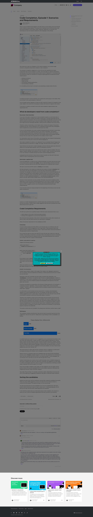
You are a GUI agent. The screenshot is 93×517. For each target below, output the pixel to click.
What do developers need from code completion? (76, 16)
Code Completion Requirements (76, 21)
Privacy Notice (44, 259)
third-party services (39, 260)
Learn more (48, 256)
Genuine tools (30, 508)
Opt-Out (53, 261)
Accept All (43, 263)
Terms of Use (52, 259)
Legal (26, 508)
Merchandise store (78, 513)
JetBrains (19, 514)
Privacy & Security (14, 508)
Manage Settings (49, 263)
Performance (74, 24)
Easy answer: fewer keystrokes (76, 18)
